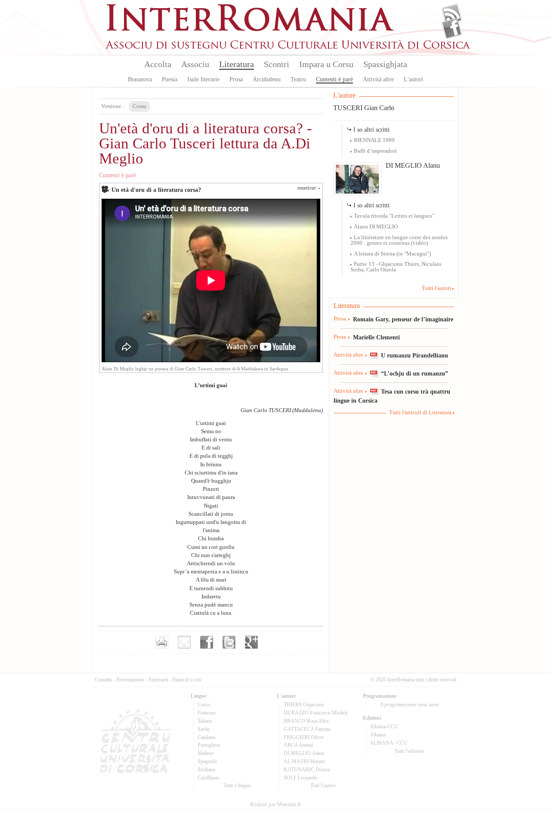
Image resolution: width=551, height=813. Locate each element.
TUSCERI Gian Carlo (363, 107)
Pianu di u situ (186, 679)
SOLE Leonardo (300, 778)
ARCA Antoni (298, 745)
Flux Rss (451, 14)
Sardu (204, 729)
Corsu (204, 705)
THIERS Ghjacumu (304, 705)
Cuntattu (103, 679)
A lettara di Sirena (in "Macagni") (392, 254)
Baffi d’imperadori (375, 151)
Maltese (206, 753)
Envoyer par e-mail (184, 642)
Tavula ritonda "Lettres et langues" (394, 216)
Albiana (378, 735)
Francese (207, 713)
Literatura (236, 64)
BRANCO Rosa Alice (306, 721)
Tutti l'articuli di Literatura (420, 413)
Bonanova (140, 79)
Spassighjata (385, 64)
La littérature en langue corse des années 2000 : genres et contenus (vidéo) (399, 240)
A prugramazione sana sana (409, 705)
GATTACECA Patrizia (307, 729)
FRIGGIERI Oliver (304, 737)
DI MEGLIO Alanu (413, 165)
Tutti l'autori (436, 288)
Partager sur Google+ (251, 642)
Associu (195, 64)
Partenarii (158, 679)
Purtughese (209, 745)
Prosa (236, 79)
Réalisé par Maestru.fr (275, 804)
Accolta (157, 64)
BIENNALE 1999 (374, 140)
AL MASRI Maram (304, 761)
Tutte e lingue (237, 785)
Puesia (169, 79)
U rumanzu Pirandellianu (414, 355)
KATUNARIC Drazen (307, 770)
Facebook (451, 28)
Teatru (298, 79)
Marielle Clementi (376, 337)
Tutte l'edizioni (409, 751)
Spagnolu (207, 761)
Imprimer (162, 642)
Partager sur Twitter (229, 642)
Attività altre (378, 79)
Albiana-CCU (384, 727)
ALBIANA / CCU (389, 743)
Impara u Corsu (326, 64)
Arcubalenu (267, 79)
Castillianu (208, 778)
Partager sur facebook (207, 642)
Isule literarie (203, 79)
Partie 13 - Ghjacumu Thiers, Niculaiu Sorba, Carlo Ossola (396, 267)
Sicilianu (206, 770)
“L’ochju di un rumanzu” (414, 373)
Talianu (205, 721)
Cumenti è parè (334, 79)
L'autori (413, 79)
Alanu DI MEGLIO (376, 227)
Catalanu (206, 737)
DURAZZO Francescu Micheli (315, 713)
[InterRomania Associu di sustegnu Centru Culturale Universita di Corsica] (288, 47)
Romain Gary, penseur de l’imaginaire (403, 319)
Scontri (276, 64)
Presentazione (130, 679)
